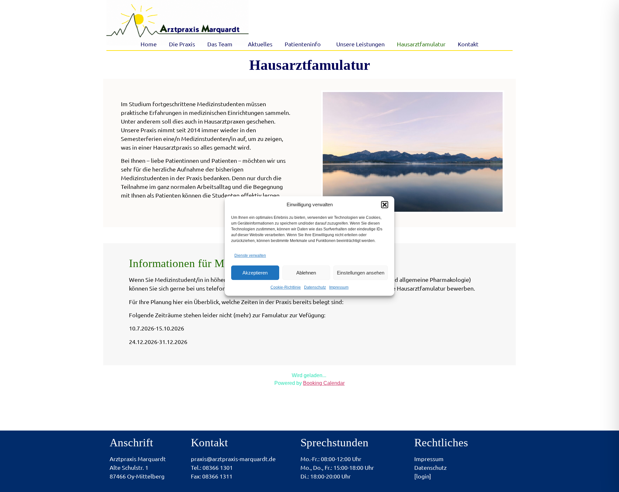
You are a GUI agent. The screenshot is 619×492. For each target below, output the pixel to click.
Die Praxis (182, 44)
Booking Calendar (324, 383)
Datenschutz (315, 287)
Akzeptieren (255, 272)
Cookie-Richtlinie (285, 287)
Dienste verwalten (250, 255)
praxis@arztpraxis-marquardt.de (233, 459)
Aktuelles (260, 44)
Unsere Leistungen (360, 44)
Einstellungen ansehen (360, 272)
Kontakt (468, 44)
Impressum (339, 287)
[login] (422, 476)
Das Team (219, 44)
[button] (384, 204)
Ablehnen (306, 272)
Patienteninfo (303, 44)
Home (149, 44)
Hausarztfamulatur (421, 44)
